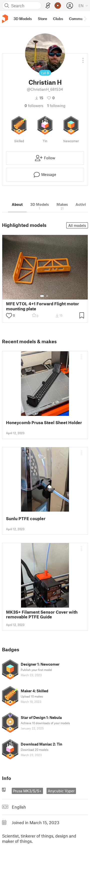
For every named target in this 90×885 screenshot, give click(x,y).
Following (56, 105)
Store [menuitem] (42, 18)
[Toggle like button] (9, 316)
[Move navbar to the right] (85, 18)
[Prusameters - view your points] (57, 5)
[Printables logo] (5, 18)
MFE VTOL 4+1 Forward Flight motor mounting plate (42, 306)
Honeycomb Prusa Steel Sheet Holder (44, 422)
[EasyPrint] (48, 5)
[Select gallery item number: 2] (47, 296)
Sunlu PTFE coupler (26, 518)
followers (33, 105)
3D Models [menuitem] (23, 18)
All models (77, 225)
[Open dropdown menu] (83, 58)
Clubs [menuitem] (58, 18)
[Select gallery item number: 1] (42, 296)
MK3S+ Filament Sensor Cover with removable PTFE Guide (42, 614)
